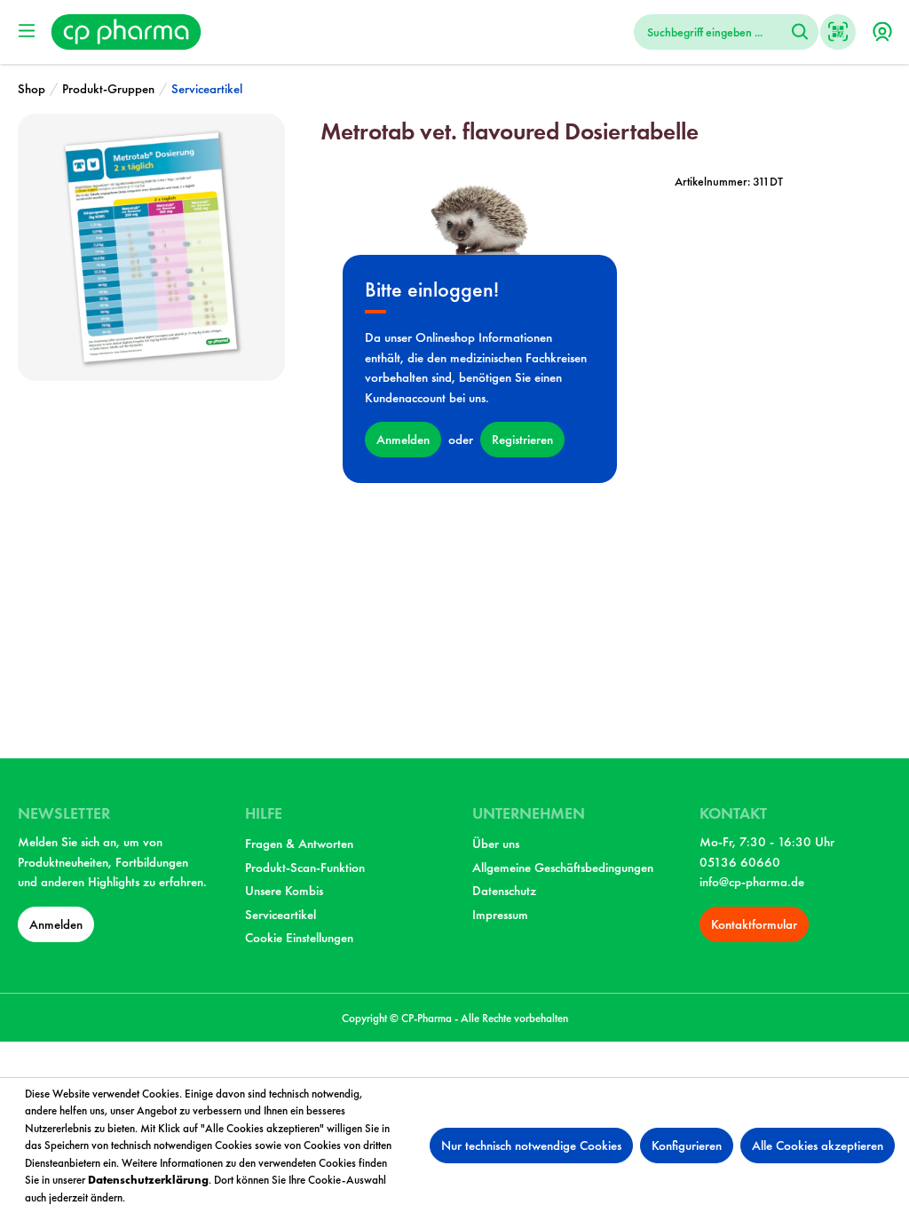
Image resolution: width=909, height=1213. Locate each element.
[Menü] (26, 31)
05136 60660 (740, 862)
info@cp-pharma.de (752, 882)
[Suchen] (799, 32)
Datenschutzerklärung (148, 1179)
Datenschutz (504, 891)
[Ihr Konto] (882, 32)
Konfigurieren (687, 1145)
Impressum (500, 915)
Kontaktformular (754, 924)
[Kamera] (838, 32)
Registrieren (522, 439)
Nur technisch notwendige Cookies (531, 1145)
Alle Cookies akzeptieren (817, 1145)
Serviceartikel (280, 915)
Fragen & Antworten (299, 843)
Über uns (495, 843)
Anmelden (403, 439)
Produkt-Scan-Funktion (305, 867)
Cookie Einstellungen (299, 938)
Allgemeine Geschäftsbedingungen (562, 867)
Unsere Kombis (284, 891)
